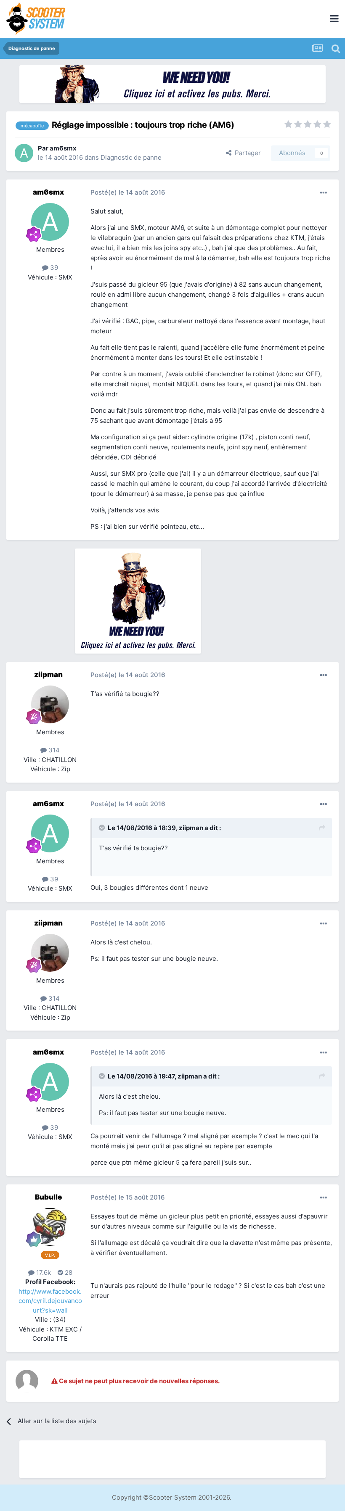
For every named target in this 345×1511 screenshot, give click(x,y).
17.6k (42, 1272)
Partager (246, 153)
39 (53, 268)
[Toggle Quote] (102, 827)
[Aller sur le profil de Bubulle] (50, 1227)
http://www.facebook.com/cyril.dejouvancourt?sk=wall (50, 1300)
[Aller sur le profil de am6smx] (24, 153)
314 (53, 750)
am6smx (63, 148)
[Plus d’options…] (323, 193)
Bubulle (48, 1197)
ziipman (48, 674)
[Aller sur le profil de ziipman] (50, 704)
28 (67, 1272)
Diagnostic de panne (131, 157)
